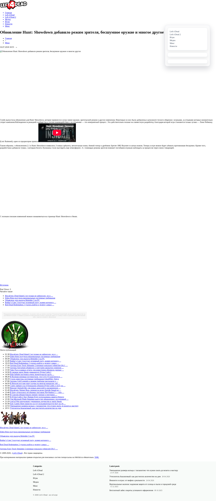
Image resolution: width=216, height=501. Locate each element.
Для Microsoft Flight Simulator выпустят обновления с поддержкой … (39, 399)
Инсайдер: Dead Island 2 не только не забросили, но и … (29, 296)
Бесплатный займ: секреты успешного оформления (131, 490)
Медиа (36, 482)
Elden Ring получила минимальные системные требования (30, 298)
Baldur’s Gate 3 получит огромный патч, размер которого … (30, 302)
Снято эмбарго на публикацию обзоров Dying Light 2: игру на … (38, 386)
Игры (35, 478)
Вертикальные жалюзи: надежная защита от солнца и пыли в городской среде (54, 315)
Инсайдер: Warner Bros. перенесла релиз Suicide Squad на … (35, 390)
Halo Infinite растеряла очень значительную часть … (32, 374)
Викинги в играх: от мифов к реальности (18, 315)
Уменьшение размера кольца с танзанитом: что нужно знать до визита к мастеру (28, 314)
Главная (8, 38)
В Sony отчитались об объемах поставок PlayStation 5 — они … (37, 392)
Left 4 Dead (17, 453)
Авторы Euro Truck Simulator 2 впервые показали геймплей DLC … (39, 365)
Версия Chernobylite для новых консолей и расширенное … (35, 388)
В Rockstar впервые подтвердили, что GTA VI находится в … (36, 377)
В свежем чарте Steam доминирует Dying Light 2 (30, 372)
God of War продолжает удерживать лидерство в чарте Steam (36, 401)
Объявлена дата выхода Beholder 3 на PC (22, 300)
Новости (36, 490)
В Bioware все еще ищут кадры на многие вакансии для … (35, 383)
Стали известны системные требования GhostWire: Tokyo (34, 379)
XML (96, 457)
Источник (4, 285)
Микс (7, 43)
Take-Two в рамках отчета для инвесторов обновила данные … (37, 370)
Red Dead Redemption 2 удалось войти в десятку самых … (29, 305)
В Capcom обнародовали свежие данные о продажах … (33, 395)
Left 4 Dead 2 (38, 474)
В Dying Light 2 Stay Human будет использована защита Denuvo (37, 397)
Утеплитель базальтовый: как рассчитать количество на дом (35, 408)
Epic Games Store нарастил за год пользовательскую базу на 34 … (38, 404)
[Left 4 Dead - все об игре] (13, 9)
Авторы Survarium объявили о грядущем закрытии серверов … (37, 368)
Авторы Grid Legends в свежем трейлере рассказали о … (34, 381)
